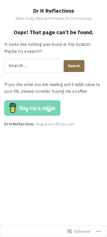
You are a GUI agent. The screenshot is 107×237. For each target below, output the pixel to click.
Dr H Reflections (53, 10)
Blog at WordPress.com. (55, 124)
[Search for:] (34, 65)
